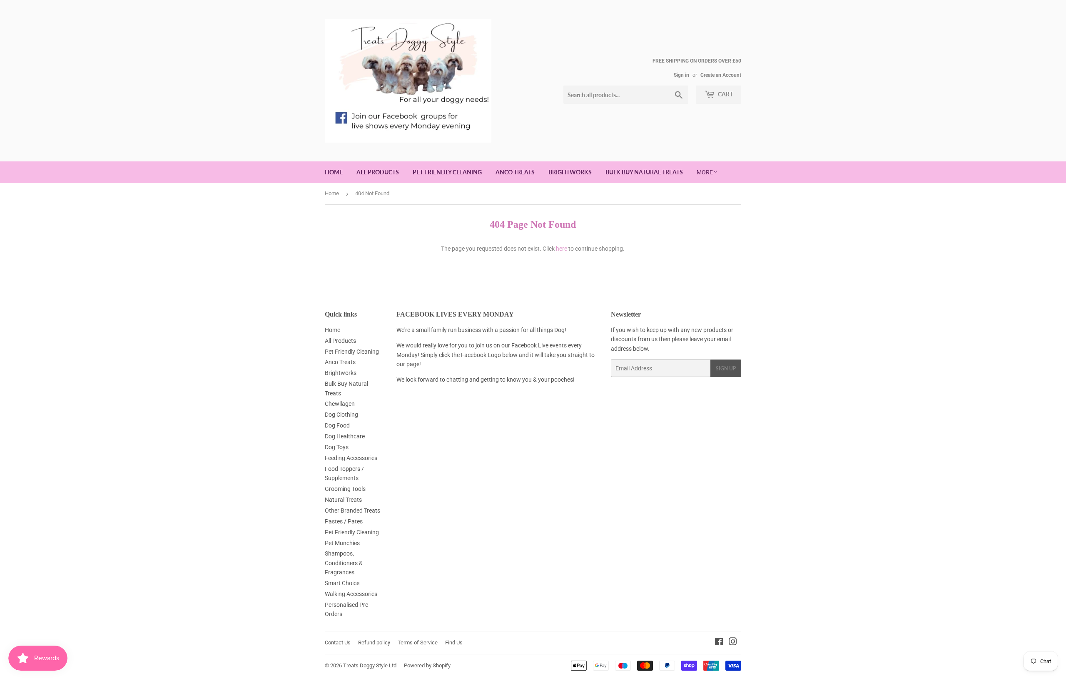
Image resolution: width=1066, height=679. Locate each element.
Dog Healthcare (345, 436)
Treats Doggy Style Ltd (369, 665)
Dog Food (337, 425)
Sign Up (726, 368)
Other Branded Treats (352, 510)
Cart (725, 94)
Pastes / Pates (344, 521)
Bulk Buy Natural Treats (644, 172)
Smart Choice (342, 583)
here (561, 248)
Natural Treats (343, 499)
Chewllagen (340, 403)
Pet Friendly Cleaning (447, 172)
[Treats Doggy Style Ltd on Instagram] (733, 642)
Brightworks (570, 172)
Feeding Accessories (351, 458)
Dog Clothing (341, 414)
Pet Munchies (342, 543)
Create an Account (720, 75)
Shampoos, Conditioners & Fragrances (344, 563)
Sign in (681, 75)
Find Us (454, 642)
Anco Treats (515, 172)
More (705, 172)
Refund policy (374, 642)
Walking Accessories (351, 594)
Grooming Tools (345, 488)
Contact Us (338, 642)
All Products (377, 172)
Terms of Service (418, 642)
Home (334, 172)
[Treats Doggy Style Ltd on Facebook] (719, 642)
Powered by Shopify (427, 665)
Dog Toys (337, 447)
